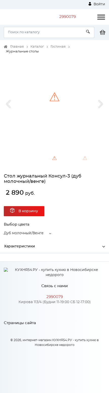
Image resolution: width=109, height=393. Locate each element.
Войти (99, 4)
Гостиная (58, 46)
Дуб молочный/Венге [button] (24, 233)
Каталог (37, 46)
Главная (17, 46)
